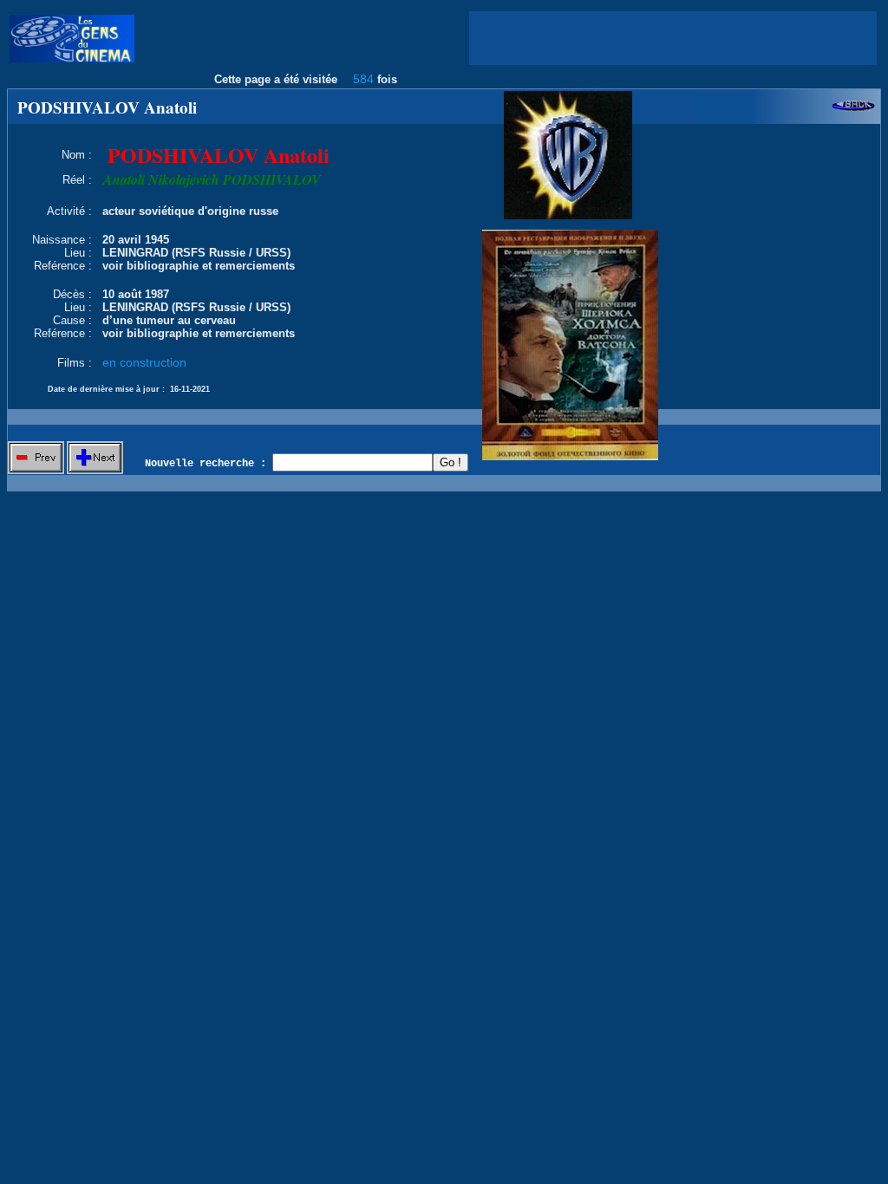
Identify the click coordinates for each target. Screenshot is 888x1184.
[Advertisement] (673, 38)
